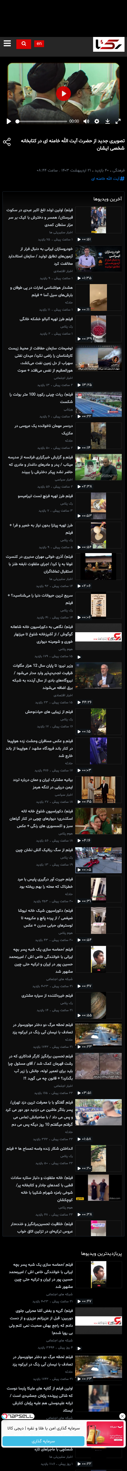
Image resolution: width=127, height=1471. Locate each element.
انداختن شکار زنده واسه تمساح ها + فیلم (39, 1148)
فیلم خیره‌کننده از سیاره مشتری (47, 996)
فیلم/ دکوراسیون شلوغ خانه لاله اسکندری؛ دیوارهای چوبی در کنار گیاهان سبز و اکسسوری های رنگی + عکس (41, 819)
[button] (7, 43)
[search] (23, 44)
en (39, 44)
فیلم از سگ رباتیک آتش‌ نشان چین (44, 850)
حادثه (69, 302)
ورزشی (68, 409)
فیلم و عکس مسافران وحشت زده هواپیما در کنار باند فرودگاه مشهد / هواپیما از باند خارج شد (39, 748)
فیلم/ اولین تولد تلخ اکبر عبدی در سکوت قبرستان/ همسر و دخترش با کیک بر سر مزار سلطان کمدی (39, 217)
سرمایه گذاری (43, 1441)
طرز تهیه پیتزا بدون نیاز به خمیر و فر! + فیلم (41, 529)
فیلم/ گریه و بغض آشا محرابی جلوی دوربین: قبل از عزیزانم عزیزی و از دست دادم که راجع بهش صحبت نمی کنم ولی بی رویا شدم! (41, 1322)
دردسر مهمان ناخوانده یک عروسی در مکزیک (43, 429)
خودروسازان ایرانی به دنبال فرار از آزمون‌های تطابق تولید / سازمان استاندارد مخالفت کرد (40, 256)
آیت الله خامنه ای (105, 179)
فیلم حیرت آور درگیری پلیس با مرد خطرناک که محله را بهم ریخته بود (45, 883)
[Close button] (122, 1416)
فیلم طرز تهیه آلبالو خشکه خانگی (46, 319)
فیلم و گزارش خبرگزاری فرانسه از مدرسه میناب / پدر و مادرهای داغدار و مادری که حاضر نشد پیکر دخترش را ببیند (40, 465)
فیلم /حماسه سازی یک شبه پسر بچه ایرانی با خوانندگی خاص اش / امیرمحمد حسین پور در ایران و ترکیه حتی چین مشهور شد (41, 961)
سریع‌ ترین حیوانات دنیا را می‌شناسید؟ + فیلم (40, 599)
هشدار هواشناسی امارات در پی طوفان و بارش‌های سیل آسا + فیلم (41, 291)
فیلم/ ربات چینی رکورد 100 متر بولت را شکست (41, 398)
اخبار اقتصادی (63, 271)
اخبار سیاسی (64, 479)
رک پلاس (66, 326)
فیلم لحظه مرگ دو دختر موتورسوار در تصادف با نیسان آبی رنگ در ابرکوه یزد (42, 1028)
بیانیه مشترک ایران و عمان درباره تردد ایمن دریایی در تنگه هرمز (43, 783)
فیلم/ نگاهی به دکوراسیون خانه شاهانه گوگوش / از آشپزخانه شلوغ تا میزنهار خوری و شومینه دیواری (41, 634)
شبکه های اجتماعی (59, 979)
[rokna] (109, 44)
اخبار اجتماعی (63, 378)
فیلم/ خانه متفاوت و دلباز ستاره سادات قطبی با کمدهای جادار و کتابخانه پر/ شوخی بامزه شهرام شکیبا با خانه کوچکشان (42, 1189)
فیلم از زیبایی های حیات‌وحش (49, 712)
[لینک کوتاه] (7, 143)
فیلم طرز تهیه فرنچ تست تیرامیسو (45, 496)
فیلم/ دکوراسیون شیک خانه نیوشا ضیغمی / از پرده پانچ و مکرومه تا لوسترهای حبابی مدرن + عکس (45, 918)
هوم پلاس (66, 649)
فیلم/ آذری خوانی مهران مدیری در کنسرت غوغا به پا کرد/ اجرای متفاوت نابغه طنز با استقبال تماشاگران (39, 564)
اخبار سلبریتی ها (61, 232)
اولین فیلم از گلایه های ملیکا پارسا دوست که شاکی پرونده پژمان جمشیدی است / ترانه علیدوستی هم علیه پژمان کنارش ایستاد (40, 1399)
